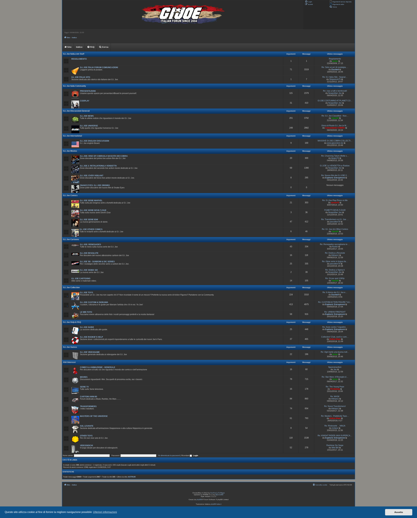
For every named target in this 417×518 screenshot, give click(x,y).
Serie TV (84, 387)
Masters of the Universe (94, 416)
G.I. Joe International (72, 136)
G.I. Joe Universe (89, 126)
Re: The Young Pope (335, 387)
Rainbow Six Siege (334, 445)
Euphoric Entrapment (335, 178)
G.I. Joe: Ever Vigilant (91, 175)
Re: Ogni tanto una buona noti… (335, 352)
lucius (335, 61)
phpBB (199, 499)
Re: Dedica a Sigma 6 (335, 270)
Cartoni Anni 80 (88, 397)
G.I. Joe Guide (87, 327)
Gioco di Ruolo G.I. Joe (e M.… (335, 125)
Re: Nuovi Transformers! (335, 406)
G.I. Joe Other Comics (90, 229)
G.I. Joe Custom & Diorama (94, 302)
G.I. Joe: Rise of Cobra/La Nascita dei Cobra (104, 156)
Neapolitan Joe (335, 93)
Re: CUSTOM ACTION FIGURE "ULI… (335, 302)
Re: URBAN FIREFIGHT (334, 312)
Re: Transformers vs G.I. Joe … (335, 219)
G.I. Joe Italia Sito (80, 77)
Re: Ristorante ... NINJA (334, 426)
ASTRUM (132, 477)
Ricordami (185, 455)
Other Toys (86, 436)
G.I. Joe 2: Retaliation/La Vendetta (98, 166)
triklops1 (335, 255)
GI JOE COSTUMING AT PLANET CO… (335, 101)
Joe (335, 369)
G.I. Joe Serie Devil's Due (93, 210)
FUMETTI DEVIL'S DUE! (335, 210)
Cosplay (84, 101)
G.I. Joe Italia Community (74, 86)
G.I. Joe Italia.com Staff (73, 54)
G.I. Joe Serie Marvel (91, 200)
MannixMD (219, 495)
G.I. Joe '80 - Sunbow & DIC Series (97, 261)
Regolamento (79, 59)
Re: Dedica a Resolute (335, 253)
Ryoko (335, 246)
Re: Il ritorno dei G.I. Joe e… (335, 292)
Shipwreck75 (335, 79)
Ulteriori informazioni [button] (105, 512)
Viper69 (335, 118)
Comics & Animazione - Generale (97, 367)
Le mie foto (86, 312)
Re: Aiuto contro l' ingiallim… (335, 327)
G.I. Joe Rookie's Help (91, 337)
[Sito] (182, 14)
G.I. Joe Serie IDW (89, 219)
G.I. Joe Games (70, 347)
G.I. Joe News (87, 116)
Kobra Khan (335, 339)
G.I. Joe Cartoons (71, 239)
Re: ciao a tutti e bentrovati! (335, 91)
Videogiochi (86, 445)
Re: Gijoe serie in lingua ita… (335, 261)
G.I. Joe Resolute (89, 253)
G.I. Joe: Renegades (90, 244)
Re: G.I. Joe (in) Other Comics (335, 229)
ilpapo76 (335, 158)
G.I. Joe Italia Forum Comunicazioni (99, 67)
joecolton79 (335, 222)
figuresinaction (334, 367)
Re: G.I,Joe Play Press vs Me (335, 200)
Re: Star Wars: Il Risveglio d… (335, 377)
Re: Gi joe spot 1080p (335, 278)
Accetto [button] (398, 512)
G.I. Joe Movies (70, 151)
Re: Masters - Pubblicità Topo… (335, 416)
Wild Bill (335, 447)
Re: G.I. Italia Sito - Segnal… (334, 77)
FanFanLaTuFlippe (217, 493)
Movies (83, 377)
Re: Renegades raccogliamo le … (335, 244)
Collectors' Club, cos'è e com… (335, 337)
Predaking (335, 389)
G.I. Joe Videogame (90, 352)
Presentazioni (88, 91)
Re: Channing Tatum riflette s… (335, 156)
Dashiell (335, 69)
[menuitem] (341, 1)
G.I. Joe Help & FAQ (72, 322)
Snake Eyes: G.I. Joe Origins (95, 185)
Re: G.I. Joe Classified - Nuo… (335, 116)
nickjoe (335, 428)
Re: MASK (334, 396)
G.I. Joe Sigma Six (89, 270)
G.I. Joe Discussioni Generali (76, 111)
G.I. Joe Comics (70, 195)
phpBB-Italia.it (216, 504)
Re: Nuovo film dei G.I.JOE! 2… (335, 175)
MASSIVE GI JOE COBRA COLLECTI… (335, 141)
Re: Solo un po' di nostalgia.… (335, 67)
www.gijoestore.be (335, 143)
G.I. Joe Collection (71, 287)
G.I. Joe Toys (86, 292)
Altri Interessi (69, 362)
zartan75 (335, 202)
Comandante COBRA (335, 128)
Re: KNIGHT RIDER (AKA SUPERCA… (335, 435)
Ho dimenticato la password (169, 455)
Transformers (88, 406)
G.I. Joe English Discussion (94, 141)
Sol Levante (86, 426)
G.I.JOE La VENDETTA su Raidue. (335, 166)
